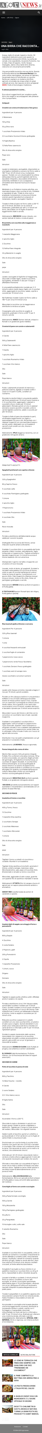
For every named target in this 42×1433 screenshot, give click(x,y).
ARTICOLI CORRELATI (10, 1355)
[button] (3, 12)
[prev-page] (3, 1419)
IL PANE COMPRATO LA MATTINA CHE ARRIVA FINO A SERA (26, 1378)
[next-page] (7, 1419)
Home (3, 18)
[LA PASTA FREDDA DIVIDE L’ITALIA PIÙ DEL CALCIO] (7, 1388)
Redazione (17, 1427)
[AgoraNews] (21, 5)
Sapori (17, 18)
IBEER (4, 85)
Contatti (25, 1427)
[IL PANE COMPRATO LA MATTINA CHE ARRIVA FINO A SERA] (7, 1378)
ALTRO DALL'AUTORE (28, 1355)
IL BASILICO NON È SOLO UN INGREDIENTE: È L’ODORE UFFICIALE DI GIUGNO (25, 1398)
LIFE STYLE (10, 18)
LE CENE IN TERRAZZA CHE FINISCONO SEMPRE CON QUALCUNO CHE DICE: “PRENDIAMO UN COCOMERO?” (25, 1365)
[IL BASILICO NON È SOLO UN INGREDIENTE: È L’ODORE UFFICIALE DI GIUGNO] (7, 1398)
